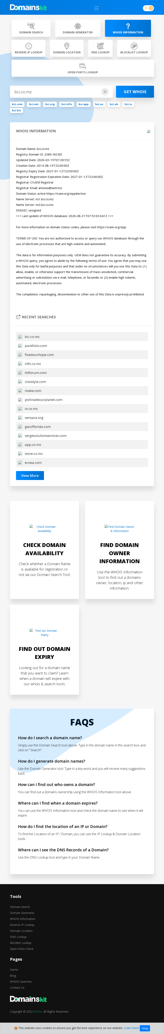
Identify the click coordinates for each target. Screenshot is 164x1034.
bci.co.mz (32, 336)
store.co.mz (33, 453)
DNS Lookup (18, 937)
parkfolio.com (35, 345)
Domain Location (21, 931)
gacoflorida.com (37, 426)
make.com (32, 390)
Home (14, 969)
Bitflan (38, 1011)
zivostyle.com (35, 381)
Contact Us (17, 987)
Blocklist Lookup (20, 943)
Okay (145, 1028)
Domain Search (20, 907)
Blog (13, 975)
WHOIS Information (22, 919)
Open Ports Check (21, 949)
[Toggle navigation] (96, 8)
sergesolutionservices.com (45, 435)
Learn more (131, 1028)
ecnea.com (33, 462)
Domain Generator (22, 913)
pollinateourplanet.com (43, 399)
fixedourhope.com (39, 354)
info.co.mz (32, 363)
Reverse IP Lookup (22, 925)
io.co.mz (31, 408)
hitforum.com (35, 372)
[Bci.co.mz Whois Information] (28, 8)
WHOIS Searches (21, 981)
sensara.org (33, 417)
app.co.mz (32, 444)
